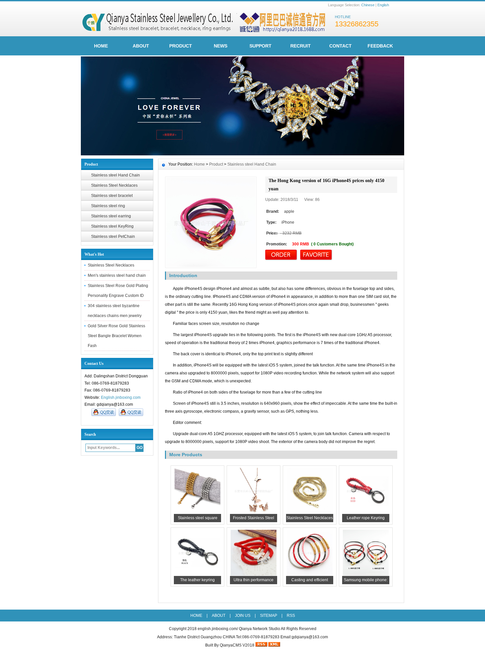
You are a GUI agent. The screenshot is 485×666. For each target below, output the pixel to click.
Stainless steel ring (108, 206)
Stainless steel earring (111, 216)
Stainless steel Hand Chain (115, 175)
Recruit (300, 45)
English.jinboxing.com (121, 397)
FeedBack (380, 45)
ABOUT (141, 45)
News (220, 45)
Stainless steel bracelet (112, 195)
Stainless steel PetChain (113, 236)
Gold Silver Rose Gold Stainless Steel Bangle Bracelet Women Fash (116, 336)
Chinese (367, 5)
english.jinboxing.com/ (218, 628)
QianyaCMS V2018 (237, 645)
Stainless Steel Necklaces (114, 185)
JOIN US (242, 615)
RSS (291, 615)
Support (260, 45)
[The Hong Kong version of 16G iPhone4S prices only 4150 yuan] (211, 222)
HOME (101, 45)
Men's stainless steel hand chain (117, 275)
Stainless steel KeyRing (112, 226)
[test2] (242, 153)
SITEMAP (268, 615)
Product (180, 45)
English (383, 5)
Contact (340, 45)
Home (199, 164)
